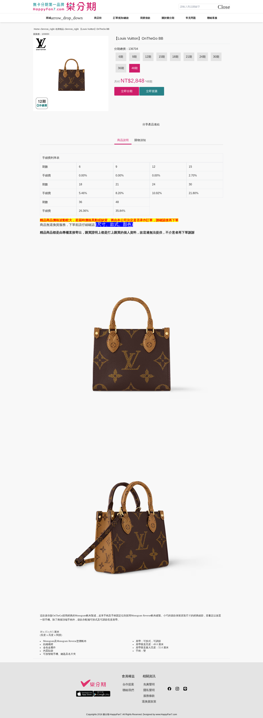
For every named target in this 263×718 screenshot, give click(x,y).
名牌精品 (59, 29)
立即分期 (126, 91)
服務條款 (149, 695)
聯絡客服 (212, 17)
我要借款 (145, 17)
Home (37, 29)
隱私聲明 (149, 690)
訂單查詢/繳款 (121, 17)
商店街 (98, 17)
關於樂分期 (168, 17)
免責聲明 (149, 684)
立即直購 (151, 91)
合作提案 (128, 684)
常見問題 (191, 17)
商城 (64, 18)
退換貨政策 (149, 701)
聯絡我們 (128, 690)
